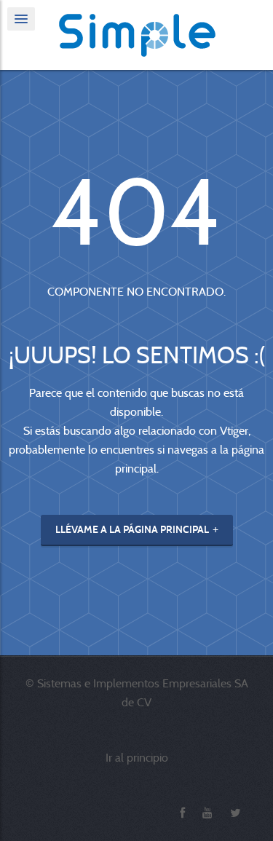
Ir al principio (137, 758)
